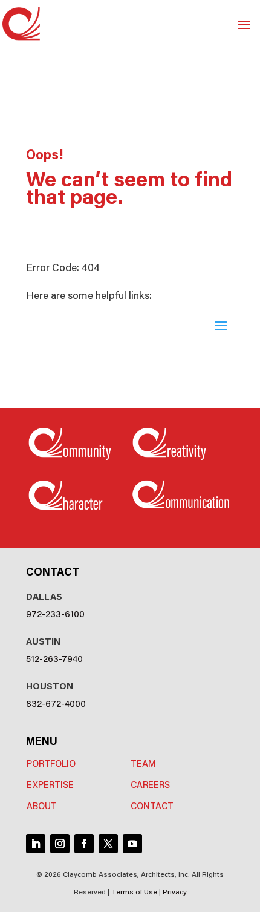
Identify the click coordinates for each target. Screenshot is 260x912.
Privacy (175, 891)
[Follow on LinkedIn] (35, 843)
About (42, 805)
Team (143, 762)
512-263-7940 (54, 658)
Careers (150, 784)
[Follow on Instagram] (60, 843)
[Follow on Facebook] (84, 843)
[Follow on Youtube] (132, 843)
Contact (152, 805)
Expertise (50, 784)
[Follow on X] (108, 843)
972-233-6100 (55, 613)
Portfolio (51, 762)
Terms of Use (134, 891)
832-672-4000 (56, 703)
